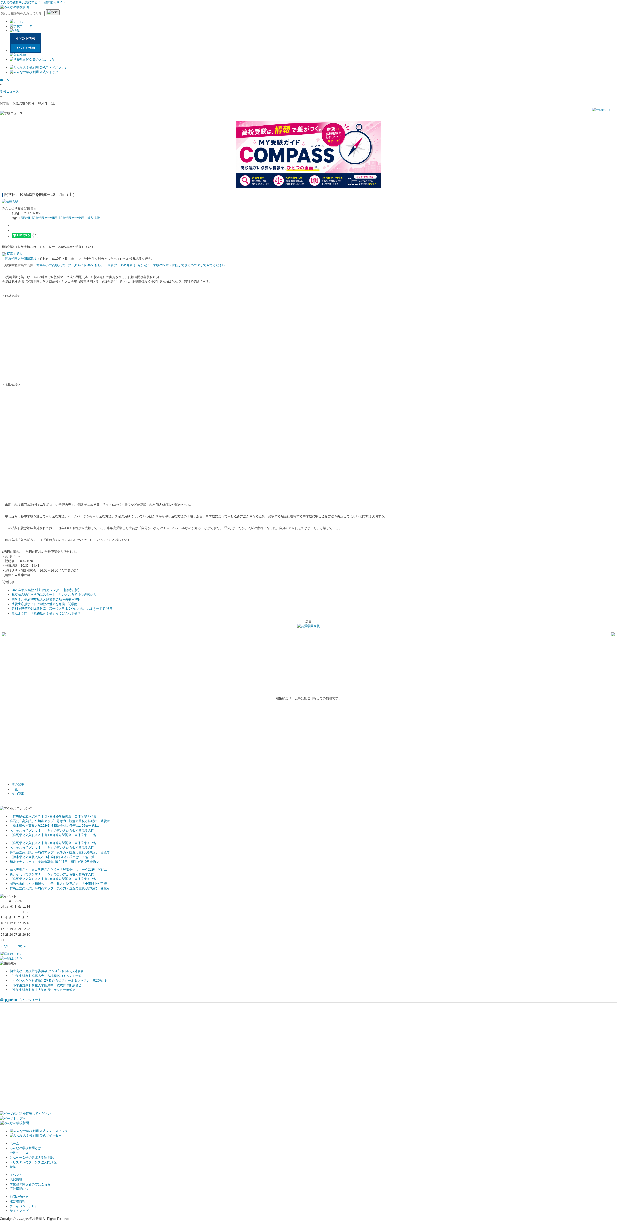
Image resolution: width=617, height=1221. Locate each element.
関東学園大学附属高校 (20, 258)
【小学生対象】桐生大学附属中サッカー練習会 (42, 990)
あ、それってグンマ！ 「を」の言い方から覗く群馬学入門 (52, 830)
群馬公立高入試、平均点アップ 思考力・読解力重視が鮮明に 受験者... (61, 821)
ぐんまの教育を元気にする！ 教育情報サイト (33, 2)
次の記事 (18, 794)
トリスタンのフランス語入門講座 (33, 1162)
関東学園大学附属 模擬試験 (79, 218)
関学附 (25, 218)
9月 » (22, 946)
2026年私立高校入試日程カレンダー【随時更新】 (46, 590)
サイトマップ (19, 1211)
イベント (16, 1175)
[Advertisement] (74, 483)
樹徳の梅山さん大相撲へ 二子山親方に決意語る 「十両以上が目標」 (60, 884)
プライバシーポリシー (25, 1206)
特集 (13, 1167)
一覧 (15, 789)
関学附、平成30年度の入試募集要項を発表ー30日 (46, 599)
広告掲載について (22, 1189)
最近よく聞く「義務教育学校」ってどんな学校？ (46, 613)
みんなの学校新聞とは (25, 1148)
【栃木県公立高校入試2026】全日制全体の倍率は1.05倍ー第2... (54, 825)
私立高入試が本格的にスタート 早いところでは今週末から (54, 594)
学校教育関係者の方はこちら (30, 1184)
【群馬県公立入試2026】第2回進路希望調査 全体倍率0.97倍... (54, 816)
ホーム (4, 80)
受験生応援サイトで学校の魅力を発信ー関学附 (44, 604)
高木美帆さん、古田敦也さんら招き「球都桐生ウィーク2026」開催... (58, 869)
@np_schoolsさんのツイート (20, 1000)
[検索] (53, 12)
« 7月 (4, 946)
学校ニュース (9, 91)
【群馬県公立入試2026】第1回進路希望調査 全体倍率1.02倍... (54, 835)
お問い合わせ (19, 1197)
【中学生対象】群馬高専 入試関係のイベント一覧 (46, 976)
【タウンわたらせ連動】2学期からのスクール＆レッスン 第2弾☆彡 (58, 980)
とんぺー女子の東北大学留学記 (32, 1157)
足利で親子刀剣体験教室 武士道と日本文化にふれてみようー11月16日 (62, 609)
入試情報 (16, 1179)
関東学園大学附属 (44, 218)
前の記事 (18, 784)
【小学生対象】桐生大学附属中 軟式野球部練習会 (46, 985)
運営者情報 (17, 1201)
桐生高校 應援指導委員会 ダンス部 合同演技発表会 (47, 971)
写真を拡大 (14, 254)
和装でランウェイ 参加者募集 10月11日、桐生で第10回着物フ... (56, 862)
